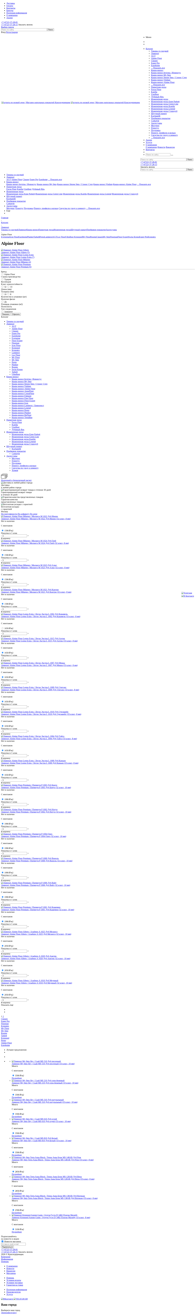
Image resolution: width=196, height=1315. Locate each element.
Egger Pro (155, 63)
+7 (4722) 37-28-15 (9, 24)
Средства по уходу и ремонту (164, 135)
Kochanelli (155, 116)
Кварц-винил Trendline (22, 417)
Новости (161, 147)
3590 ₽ (19, 1075)
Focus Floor (156, 89)
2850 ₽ (19, 1172)
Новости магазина (12, 1241)
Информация (7, 1259)
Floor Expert (123, 237)
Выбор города (7, 27)
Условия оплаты (13, 1280)
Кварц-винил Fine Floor (22, 398)
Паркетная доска (158, 87)
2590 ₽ (19, 1210)
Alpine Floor (156, 58)
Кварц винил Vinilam (160, 80)
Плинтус (155, 128)
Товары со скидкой (159, 51)
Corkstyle (155, 121)
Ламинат (155, 53)
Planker (30, 237)
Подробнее (17, 1078)
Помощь (5, 1261)
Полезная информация (16, 1289)
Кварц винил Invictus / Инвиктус (166, 73)
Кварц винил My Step (161, 75)
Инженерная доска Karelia (163, 106)
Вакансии (170, 147)
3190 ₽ (19, 1229)
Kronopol (78, 237)
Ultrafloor (69, 237)
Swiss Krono (133, 237)
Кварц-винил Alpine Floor (163, 82)
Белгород (12, 1313)
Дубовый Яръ (157, 97)
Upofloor (155, 94)
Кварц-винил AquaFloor (23, 391)
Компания (5, 1257)
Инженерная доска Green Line (164, 104)
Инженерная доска (159, 99)
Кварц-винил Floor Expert (23, 401)
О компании (151, 147)
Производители (13, 1292)
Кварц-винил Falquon (21, 396)
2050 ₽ (8, 946)
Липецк (4, 1313)
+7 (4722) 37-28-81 (9, 22)
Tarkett (36, 237)
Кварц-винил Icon (20, 403)
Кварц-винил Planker (21, 413)
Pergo (41, 237)
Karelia (154, 92)
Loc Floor (61, 237)
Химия (15, 470)
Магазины (11, 1273)
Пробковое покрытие (160, 118)
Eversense (5, 237)
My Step (106, 237)
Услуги (9, 1294)
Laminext (48, 237)
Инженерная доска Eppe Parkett (165, 101)
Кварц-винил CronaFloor (23, 393)
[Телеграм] (187, 593)
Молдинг (155, 125)
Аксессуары (156, 123)
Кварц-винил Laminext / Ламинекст (28, 405)
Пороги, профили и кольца (163, 133)
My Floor (86, 237)
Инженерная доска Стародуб (164, 111)
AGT (153, 56)
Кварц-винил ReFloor (21, 415)
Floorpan (114, 237)
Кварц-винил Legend (21, 408)
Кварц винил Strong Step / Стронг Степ (169, 77)
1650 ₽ (8, 628)
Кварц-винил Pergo (20, 410)
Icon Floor (14, 237)
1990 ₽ (8, 799)
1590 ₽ (8, 530)
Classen (154, 61)
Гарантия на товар (14, 1285)
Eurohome (155, 65)
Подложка (155, 130)
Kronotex (152, 237)
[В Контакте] (187, 596)
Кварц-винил (157, 70)
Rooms (93, 237)
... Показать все (158, 68)
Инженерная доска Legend (163, 109)
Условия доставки (14, 1282)
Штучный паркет (159, 113)
